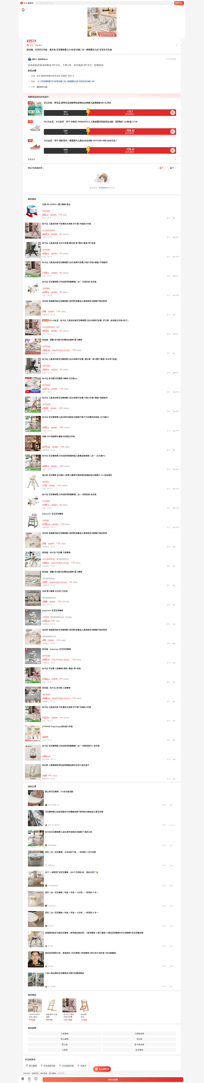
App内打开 (104, 1069)
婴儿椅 (65, 1044)
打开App (179, 3)
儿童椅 (65, 1050)
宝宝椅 (139, 1039)
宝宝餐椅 (139, 1050)
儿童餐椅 (65, 1034)
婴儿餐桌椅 (139, 1044)
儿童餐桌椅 (139, 1034)
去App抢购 (113, 1079)
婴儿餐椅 (65, 1039)
